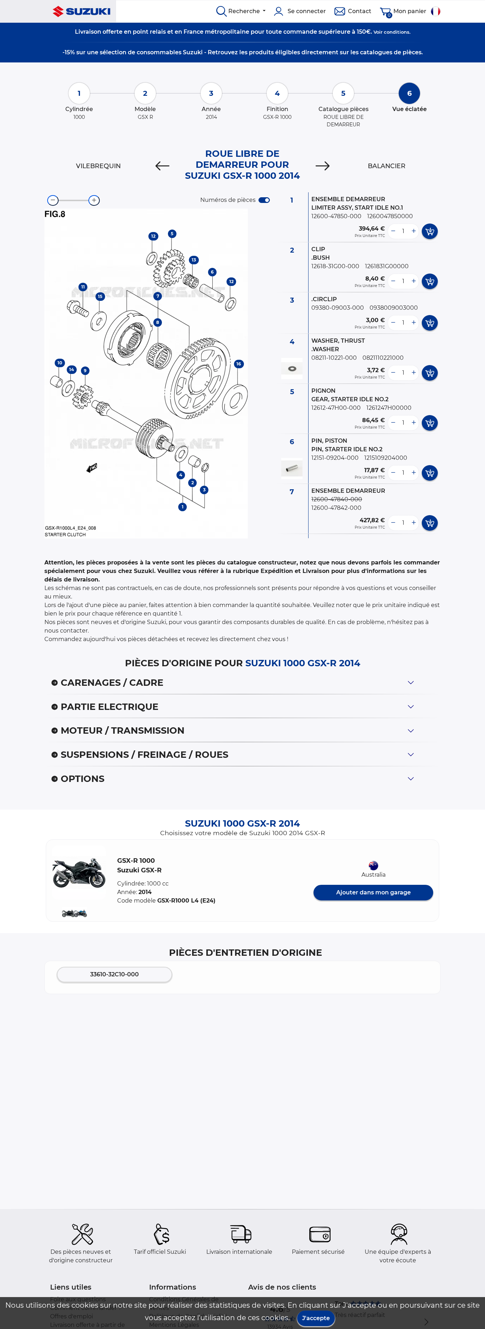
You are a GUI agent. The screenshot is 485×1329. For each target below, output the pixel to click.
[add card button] (430, 231)
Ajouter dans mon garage (373, 892)
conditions (396, 32)
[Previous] (162, 166)
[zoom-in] (94, 200)
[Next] (323, 166)
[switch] (264, 200)
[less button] (393, 231)
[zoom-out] (53, 200)
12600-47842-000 (336, 507)
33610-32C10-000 (114, 974)
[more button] (413, 231)
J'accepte (316, 1318)
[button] (79, 872)
